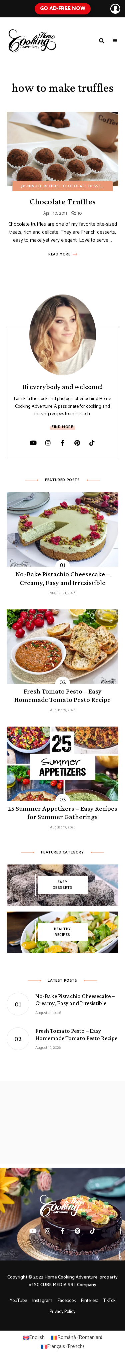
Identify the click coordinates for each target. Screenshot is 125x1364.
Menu (115, 40)
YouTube (18, 1301)
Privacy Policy (62, 1312)
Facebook (67, 1301)
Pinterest (77, 443)
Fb (62, 443)
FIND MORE (62, 427)
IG (48, 443)
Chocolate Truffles (63, 201)
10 (79, 213)
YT (33, 443)
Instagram (42, 1301)
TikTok (92, 443)
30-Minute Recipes (40, 186)
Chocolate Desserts (86, 186)
